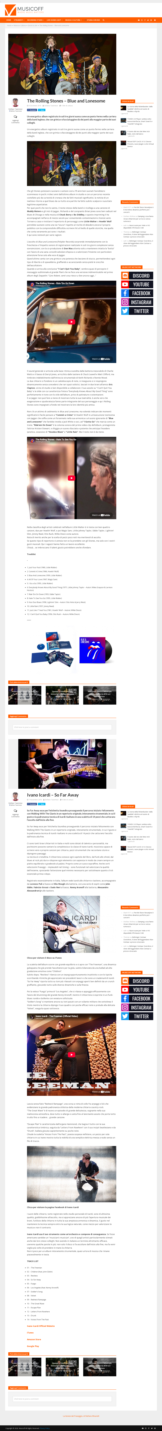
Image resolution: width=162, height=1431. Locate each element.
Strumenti (18, 20)
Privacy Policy (44, 1428)
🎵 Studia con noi (92, 20)
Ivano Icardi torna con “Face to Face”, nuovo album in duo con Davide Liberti (24, 694)
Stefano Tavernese (15, 109)
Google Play (33, 1346)
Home (8, 20)
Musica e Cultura (72, 20)
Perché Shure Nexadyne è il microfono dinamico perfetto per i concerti (138, 209)
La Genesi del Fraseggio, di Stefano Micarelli (81, 1416)
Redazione (29, 699)
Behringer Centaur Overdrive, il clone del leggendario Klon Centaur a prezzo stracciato (138, 234)
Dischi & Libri (32, 25)
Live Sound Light (54, 20)
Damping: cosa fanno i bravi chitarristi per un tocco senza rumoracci (138, 218)
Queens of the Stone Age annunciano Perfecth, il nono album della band (62, 694)
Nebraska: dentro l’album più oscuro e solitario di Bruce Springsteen (100, 694)
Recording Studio (35, 20)
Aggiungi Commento (15, 121)
